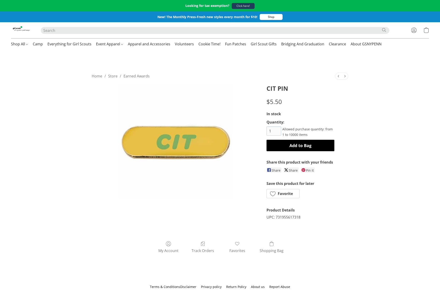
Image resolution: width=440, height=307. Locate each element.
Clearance (337, 44)
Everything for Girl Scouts (69, 44)
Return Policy (236, 287)
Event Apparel (108, 44)
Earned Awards (137, 76)
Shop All (18, 44)
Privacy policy (211, 287)
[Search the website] (384, 30)
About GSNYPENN (366, 44)
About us (258, 287)
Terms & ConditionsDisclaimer (173, 287)
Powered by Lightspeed (220, 295)
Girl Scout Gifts (264, 44)
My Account (168, 250)
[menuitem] (338, 76)
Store (113, 76)
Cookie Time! (209, 44)
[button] (243, 6)
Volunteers (184, 44)
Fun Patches (235, 44)
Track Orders (203, 250)
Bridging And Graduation (302, 44)
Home (97, 76)
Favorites (237, 250)
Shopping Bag (271, 250)
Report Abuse (279, 287)
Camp (38, 44)
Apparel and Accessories (149, 44)
